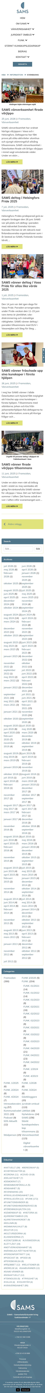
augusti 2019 (11, 753)
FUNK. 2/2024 (11, 1089)
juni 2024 (27, 614)
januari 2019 (11, 767)
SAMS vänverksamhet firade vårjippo (22, 111)
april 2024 (27, 618)
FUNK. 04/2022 (31, 1062)
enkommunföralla (17, 1185)
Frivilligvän (14, 1198)
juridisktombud (16, 1216)
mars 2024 (9, 621)
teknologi (12, 1278)
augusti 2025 (11, 590)
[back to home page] (22, 1305)
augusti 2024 (11, 614)
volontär (25, 1282)
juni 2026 (27, 566)
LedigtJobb (13, 1240)
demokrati (13, 1181)
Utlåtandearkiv (22, 1362)
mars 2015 (27, 874)
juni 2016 (9, 840)
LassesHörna (14, 1237)
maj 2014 (27, 902)
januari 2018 (29, 784)
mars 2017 (9, 812)
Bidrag (22, 51)
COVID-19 (28, 1174)
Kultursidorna (15, 1233)
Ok (18, 1390)
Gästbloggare (29, 1096)
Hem (22, 17)
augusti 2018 (29, 774)
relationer (31, 1264)
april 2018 (9, 781)
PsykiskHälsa (14, 1261)
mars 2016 (27, 843)
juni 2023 (27, 642)
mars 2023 (9, 649)
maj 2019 (9, 756)
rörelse (11, 1268)
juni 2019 (27, 753)
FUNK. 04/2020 (31, 1048)
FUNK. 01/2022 (31, 992)
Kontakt (21, 56)
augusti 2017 (11, 805)
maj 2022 (9, 677)
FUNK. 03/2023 (31, 1041)
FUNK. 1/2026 (29, 1082)
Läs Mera (14, 162)
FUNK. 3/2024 (29, 1089)
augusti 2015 (11, 867)
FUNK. (21, 40)
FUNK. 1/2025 (11, 1082)
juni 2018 (27, 777)
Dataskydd (25, 1390)
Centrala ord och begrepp (22, 1377)
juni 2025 (9, 593)
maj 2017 (9, 808)
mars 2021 (9, 704)
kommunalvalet (16, 1226)
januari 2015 (29, 878)
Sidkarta (22, 64)
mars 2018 (27, 781)
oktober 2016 (29, 826)
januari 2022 (11, 687)
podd (26, 1257)
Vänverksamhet (21, 29)
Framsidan (24, 118)
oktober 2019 (29, 742)
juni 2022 (27, 673)
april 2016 (9, 843)
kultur (11, 1230)
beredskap (31, 1167)
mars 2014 (27, 905)
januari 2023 (11, 656)
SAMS (25, 1117)
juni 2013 (27, 930)
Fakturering (22, 1368)
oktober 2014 (29, 888)
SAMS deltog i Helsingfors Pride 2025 (20, 199)
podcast (12, 1257)
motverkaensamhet (18, 1247)
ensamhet (12, 1188)
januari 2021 (11, 711)
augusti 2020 (11, 725)
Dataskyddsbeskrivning (22, 1365)
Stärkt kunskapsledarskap (22, 45)
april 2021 (27, 701)
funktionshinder (16, 1202)
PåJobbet (12, 1264)
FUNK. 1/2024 (30, 1069)
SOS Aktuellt (10, 1121)
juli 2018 (8, 777)
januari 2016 (29, 846)
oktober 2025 (11, 583)
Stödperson (10, 1134)
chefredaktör (15, 1171)
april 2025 (9, 597)
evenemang (14, 1192)
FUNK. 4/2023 (30, 1076)
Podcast (8, 1117)
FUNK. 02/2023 (31, 1020)
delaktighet (14, 1178)
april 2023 (27, 645)
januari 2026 (29, 573)
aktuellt (12, 1167)
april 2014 (9, 905)
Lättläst (26, 1110)
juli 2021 (26, 694)
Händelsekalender (22, 1371)
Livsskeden (32, 1240)
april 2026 (27, 569)
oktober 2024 (11, 607)
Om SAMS (21, 23)
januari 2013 (11, 944)
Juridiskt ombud (21, 34)
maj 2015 (27, 871)
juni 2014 (9, 902)
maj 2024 (9, 618)
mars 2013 (9, 937)
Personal (22, 1359)
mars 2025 (27, 597)
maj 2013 (9, 933)
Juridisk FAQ (22, 1374)
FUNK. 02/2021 (31, 1006)
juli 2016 (26, 836)
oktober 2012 (29, 950)
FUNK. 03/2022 (31, 1034)
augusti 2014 (11, 898)
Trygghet (30, 1278)
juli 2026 (8, 566)
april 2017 (27, 808)
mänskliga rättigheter (20, 1250)
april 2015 (9, 874)
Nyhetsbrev (28, 1114)
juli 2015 (26, 867)
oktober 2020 (11, 718)
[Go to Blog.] (17, 75)
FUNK (32, 1198)
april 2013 (27, 933)
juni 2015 (9, 871)
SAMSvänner (30, 1268)
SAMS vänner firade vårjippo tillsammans (17, 466)
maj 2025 (27, 593)
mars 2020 (27, 732)
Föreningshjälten (18, 1209)
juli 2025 (26, 590)
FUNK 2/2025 (29, 977)
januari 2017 (11, 819)
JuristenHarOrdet (17, 1219)
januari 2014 (29, 909)
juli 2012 (8, 961)
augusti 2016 (11, 836)
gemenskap (13, 1212)
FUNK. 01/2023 (31, 999)
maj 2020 (27, 729)
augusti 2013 (11, 930)
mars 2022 (9, 680)
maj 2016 (27, 840)
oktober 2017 (29, 794)
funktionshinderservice (21, 1205)
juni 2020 (9, 729)
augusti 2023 (11, 642)
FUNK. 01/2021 (31, 985)
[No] (42, 1386)
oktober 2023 (11, 635)
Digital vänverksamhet (31, 1146)
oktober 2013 (29, 919)
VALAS (10, 1282)
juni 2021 (27, 697)
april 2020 (9, 732)
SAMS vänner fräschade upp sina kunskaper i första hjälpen (22, 374)
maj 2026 (9, 569)
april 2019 (27, 756)
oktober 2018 (11, 774)
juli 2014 (26, 898)
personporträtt (17, 1254)
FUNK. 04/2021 (31, 1055)
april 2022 (27, 677)
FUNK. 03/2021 (31, 1027)
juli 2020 (26, 725)
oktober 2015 (29, 857)
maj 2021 (9, 701)
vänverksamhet (16, 1285)
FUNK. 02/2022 (31, 1013)
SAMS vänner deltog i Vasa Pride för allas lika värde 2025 (21, 285)
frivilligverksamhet (19, 1195)
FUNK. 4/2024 (11, 1096)
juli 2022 (26, 670)
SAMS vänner (14, 1271)
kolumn (11, 1223)
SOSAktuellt (14, 1275)
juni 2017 (27, 805)
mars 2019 (9, 760)
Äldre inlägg (14, 524)
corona (12, 1174)
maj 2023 (9, 645)
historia (30, 1212)
